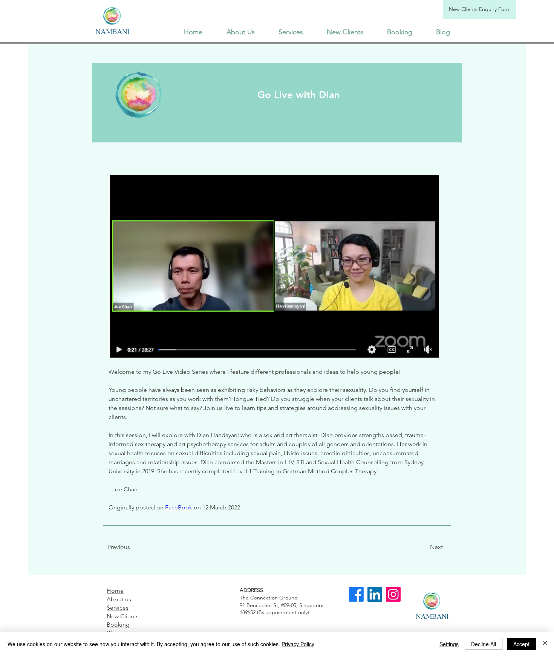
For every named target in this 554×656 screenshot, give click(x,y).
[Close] (544, 644)
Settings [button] (449, 644)
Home (115, 590)
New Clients (123, 616)
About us (119, 599)
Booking (118, 624)
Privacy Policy (298, 644)
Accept (521, 644)
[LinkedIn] (374, 594)
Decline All (483, 644)
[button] (290, 32)
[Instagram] (393, 594)
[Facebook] (356, 594)
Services (118, 607)
